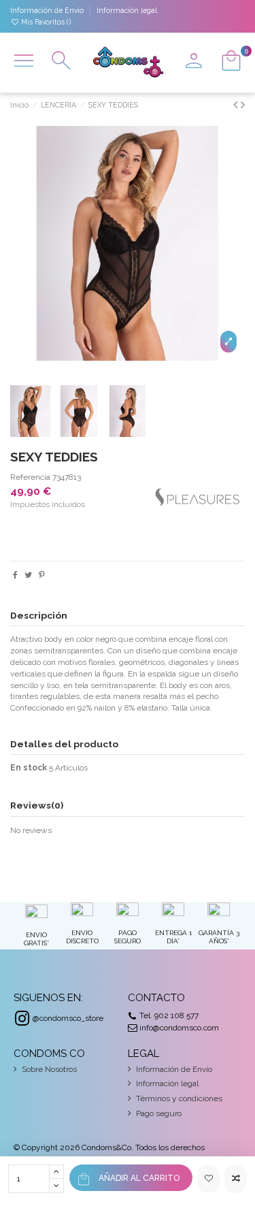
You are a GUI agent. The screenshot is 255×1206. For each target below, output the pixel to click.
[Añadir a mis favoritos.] (208, 1178)
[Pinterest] (42, 575)
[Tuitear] (28, 575)
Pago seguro (159, 1113)
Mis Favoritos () (45, 22)
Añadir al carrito (139, 1178)
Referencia (30, 477)
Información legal (127, 10)
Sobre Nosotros (49, 1069)
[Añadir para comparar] (235, 1178)
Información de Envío (48, 10)
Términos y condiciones (179, 1098)
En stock (28, 767)
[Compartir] (15, 575)
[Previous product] (237, 104)
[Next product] (243, 104)
